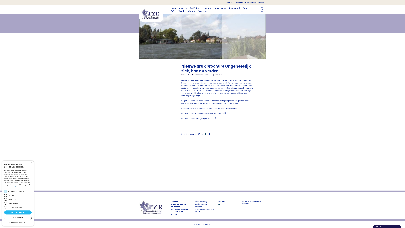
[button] (18, 222)
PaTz (173, 11)
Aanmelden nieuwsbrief (180, 209)
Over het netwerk (186, 11)
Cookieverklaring (201, 204)
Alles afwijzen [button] (17, 218)
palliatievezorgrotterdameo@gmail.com (223, 103)
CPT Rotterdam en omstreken (178, 205)
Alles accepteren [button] (17, 212)
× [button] (31, 163)
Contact (229, 2)
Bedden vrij (234, 8)
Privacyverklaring (201, 202)
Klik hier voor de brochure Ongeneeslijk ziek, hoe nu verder (202, 113)
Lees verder (19, 187)
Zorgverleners (219, 8)
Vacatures (202, 11)
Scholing (183, 8)
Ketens (245, 8)
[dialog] (18, 193)
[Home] (151, 14)
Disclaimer (198, 207)
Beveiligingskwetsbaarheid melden (204, 210)
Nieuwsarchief (177, 212)
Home (173, 8)
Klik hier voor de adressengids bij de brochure (197, 118)
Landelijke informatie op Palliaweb (250, 2)
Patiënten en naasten (200, 8)
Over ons (174, 202)
